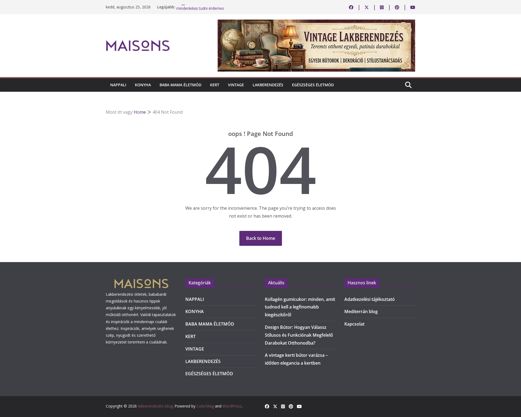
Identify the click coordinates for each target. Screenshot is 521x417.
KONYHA (143, 84)
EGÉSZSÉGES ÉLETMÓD (313, 84)
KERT (214, 84)
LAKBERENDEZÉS (268, 84)
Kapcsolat (354, 324)
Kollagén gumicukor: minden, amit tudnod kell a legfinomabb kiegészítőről (300, 307)
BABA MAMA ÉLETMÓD (180, 84)
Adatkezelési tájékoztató (369, 299)
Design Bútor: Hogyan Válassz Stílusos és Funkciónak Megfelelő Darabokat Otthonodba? (299, 335)
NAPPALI (118, 84)
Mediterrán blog (361, 311)
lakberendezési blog (155, 406)
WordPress (232, 406)
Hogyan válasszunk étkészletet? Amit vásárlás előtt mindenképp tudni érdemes (221, 9)
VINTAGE (236, 84)
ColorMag (205, 406)
